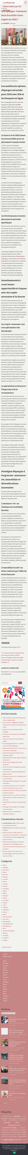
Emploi (5, 891)
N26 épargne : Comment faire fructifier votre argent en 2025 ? (14, 15)
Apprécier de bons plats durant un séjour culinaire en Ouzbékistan (17, 1043)
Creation (5, 886)
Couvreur (5, 884)
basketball (3, 1118)
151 (5, 1103)
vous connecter (13, 672)
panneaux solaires (18, 1132)
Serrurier (5, 933)
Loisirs (4, 905)
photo (24, 1132)
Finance (4, 8)
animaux (24, 1116)
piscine (19, 1134)
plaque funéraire (5, 1136)
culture (17, 1122)
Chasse (5, 881)
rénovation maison (22, 1136)
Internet (5, 902)
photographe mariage (6, 1134)
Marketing (6, 909)
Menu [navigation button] (25, 2)
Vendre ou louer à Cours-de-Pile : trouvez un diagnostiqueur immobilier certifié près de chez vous (14, 797)
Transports (6, 938)
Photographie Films (8, 923)
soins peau (24, 1139)
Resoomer (15, 1136)
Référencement (7, 926)
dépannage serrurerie (14, 1125)
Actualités (5, 867)
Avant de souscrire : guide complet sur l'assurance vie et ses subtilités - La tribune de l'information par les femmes (15, 835)
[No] (26, 1149)
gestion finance (22, 1127)
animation (17, 1116)
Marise (6, 23)
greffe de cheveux (5, 1129)
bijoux (11, 1118)
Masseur (7, 1132)
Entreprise (5, 895)
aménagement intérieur (7, 1116)
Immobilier (6, 900)
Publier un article (7, 956)
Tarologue (5, 935)
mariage (3, 1132)
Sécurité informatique (8, 930)
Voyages (5, 940)
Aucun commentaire (15, 1036)
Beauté (5, 872)
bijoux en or (15, 1118)
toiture (16, 1143)
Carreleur (5, 879)
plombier (10, 1136)
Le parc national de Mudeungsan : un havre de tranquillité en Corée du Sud (18, 1081)
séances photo (11, 1143)
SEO (2, 1139)
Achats (5, 865)
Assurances (6, 870)
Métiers (5, 912)
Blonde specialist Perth (22, 1118)
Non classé (6, 919)
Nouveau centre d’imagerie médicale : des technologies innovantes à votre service (16, 1057)
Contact (5, 954)
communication (23, 1120)
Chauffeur (4, 1120)
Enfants (5, 893)
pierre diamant (14, 1134)
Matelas (11, 1132)
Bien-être (5, 874)
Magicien (5, 907)
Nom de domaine (7, 916)
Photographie (6, 921)
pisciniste (24, 1134)
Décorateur (6, 888)
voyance (24, 1143)
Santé (4, 928)
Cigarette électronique (13, 1120)
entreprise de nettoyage (10, 1127)
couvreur (7, 1122)
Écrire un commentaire (20, 25)
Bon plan (5, 877)
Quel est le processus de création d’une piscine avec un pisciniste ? (14, 846)
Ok (14, 1152)
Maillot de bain (23, 1129)
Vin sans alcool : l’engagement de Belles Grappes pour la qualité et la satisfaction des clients (14, 725)
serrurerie (9, 1139)
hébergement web (14, 1130)
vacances (20, 1143)
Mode (4, 914)
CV (24, 1122)
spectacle (5, 1143)
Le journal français (6, 947)
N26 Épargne (6, 642)
